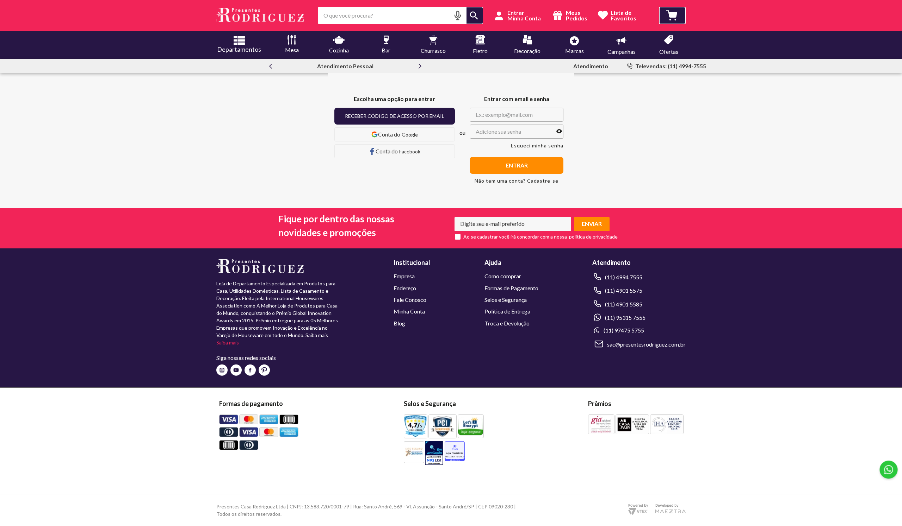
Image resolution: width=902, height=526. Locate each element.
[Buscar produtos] (474, 15)
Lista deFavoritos (623, 15)
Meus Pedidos (576, 15)
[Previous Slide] (270, 66)
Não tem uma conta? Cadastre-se (516, 181)
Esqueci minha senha (537, 145)
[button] (457, 15)
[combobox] (400, 15)
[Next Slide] (420, 66)
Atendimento (590, 66)
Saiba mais (227, 343)
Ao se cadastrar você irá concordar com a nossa (515, 237)
